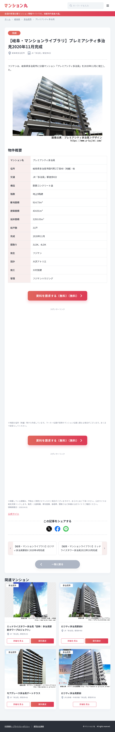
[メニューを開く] (107, 5)
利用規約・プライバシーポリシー (17, 726)
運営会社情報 (39, 726)
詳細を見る (18, 640)
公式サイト (13, 514)
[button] (49, 528)
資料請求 (42, 640)
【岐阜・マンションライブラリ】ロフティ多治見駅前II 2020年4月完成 (34, 548)
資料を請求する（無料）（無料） (57, 296)
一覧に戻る (57, 564)
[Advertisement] (57, 332)
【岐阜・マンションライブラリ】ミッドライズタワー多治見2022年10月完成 (81, 548)
